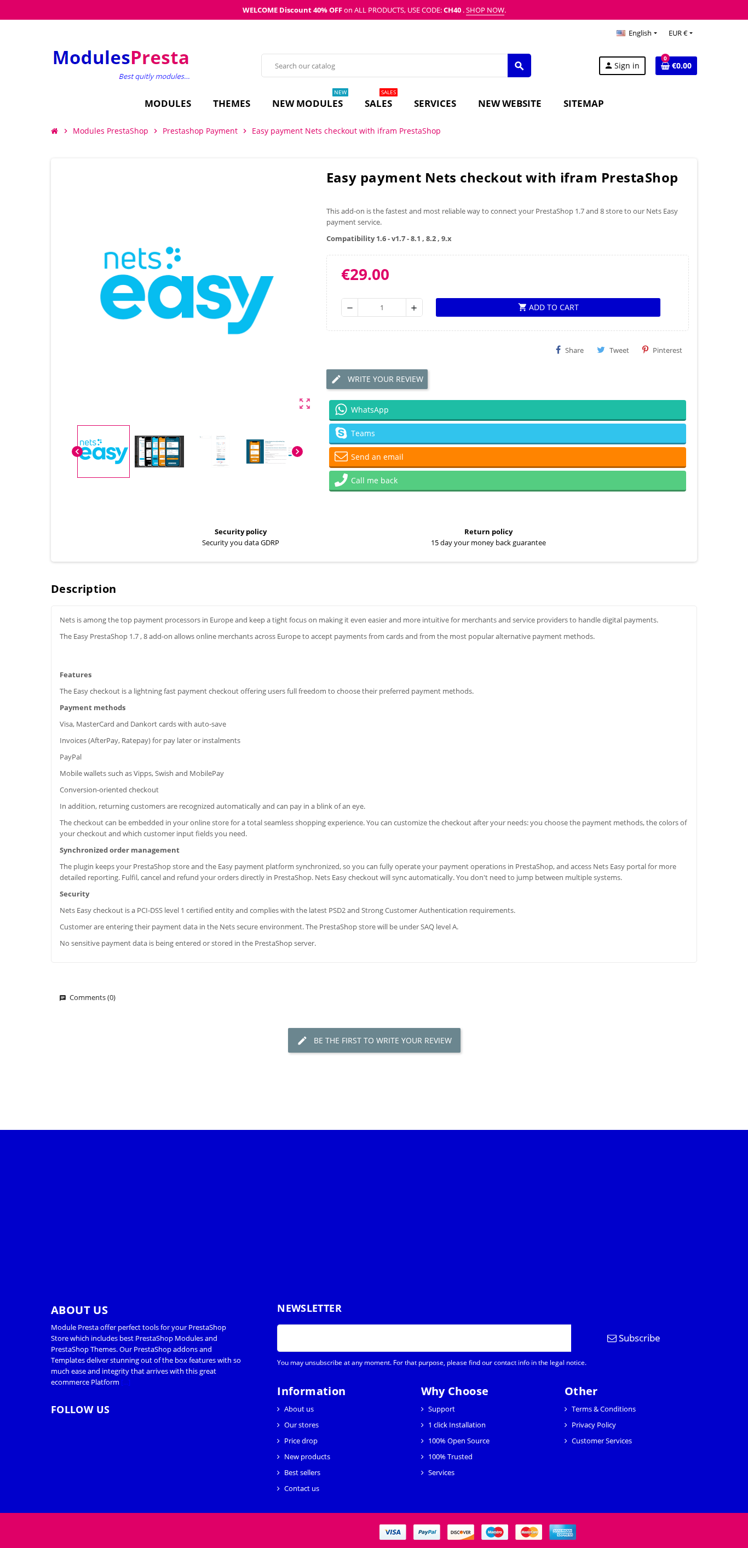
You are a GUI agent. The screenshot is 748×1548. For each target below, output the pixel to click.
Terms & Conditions (604, 1409)
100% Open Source (459, 1441)
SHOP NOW (485, 10)
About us (299, 1409)
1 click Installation (457, 1425)
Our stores (301, 1425)
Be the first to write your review (382, 1040)
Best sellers (302, 1472)
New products (307, 1456)
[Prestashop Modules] (122, 65)
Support (441, 1409)
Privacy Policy (594, 1425)
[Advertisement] (328, 1206)
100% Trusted (450, 1456)
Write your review (384, 379)
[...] (125, 1382)
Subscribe (638, 1338)
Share (574, 350)
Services (441, 1472)
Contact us (301, 1488)
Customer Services (602, 1441)
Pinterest (667, 350)
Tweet (619, 350)
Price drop (301, 1441)
